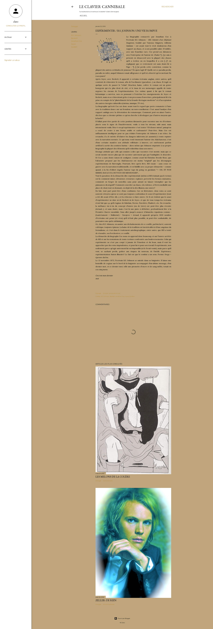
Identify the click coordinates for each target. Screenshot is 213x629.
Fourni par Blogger (124, 618)
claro (15, 21)
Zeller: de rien (106, 600)
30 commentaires (108, 604)
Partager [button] (74, 26)
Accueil (83, 16)
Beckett (74, 38)
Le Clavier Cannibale (102, 6)
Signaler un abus (12, 60)
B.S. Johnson (76, 35)
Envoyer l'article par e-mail (111, 293)
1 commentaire (107, 481)
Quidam (74, 47)
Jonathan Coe (76, 41)
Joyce (73, 44)
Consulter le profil (16, 26)
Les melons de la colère (113, 476)
